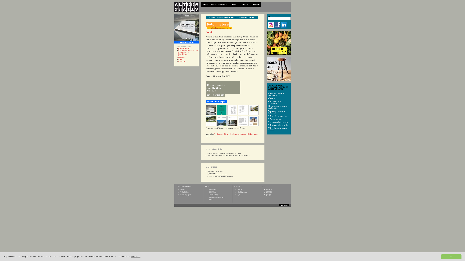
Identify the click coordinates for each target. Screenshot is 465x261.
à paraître (212, 191)
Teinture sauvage (276, 119)
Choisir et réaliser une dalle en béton (220, 177)
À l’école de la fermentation (279, 122)
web (239, 194)
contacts (256, 4)
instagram (269, 191)
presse (240, 191)
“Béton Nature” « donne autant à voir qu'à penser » (225, 154)
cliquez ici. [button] (135, 257)
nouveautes (212, 189)
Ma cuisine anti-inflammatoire (274, 102)
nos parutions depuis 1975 (216, 197)
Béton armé (211, 173)
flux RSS (268, 196)
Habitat (250, 134)
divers (239, 196)
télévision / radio (242, 192)
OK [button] (451, 257)
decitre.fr (181, 58)
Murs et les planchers (215, 171)
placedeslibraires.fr (184, 49)
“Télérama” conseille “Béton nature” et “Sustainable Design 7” (228, 155)
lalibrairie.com (183, 54)
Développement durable (238, 134)
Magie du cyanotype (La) (278, 116)
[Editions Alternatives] (187, 7)
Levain (272, 98)
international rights (185, 194)
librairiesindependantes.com (188, 50)
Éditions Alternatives (218, 4)
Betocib (209, 32)
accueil (205, 4)
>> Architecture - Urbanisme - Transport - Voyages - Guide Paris (230, 17)
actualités (244, 4)
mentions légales (185, 196)
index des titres (213, 194)
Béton (226, 134)
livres (233, 4)
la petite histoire (184, 192)
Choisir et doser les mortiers (217, 175)
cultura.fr (181, 59)
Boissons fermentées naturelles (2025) (276, 94)
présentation (183, 191)
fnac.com (181, 56)
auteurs (211, 199)
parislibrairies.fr (183, 52)
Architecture (218, 134)
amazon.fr (181, 61)
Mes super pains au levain (279, 125)
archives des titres (214, 196)
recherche (269, 189)
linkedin (268, 194)
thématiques (212, 192)
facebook (269, 192)
